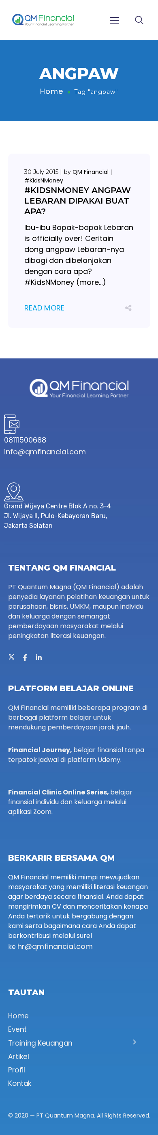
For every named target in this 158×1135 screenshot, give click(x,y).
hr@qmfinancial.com (55, 946)
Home (51, 91)
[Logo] (43, 20)
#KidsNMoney (43, 180)
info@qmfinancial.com (45, 452)
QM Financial (91, 172)
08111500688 (25, 440)
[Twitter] (11, 657)
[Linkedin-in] (39, 657)
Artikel (18, 1056)
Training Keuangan (40, 1043)
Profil (16, 1070)
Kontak (20, 1084)
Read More (44, 308)
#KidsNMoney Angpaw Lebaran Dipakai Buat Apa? (77, 200)
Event (17, 1030)
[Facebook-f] (25, 657)
